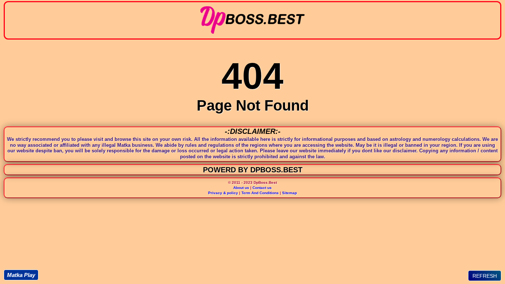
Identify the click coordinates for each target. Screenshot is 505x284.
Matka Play (21, 275)
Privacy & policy (223, 193)
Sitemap (289, 193)
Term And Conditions (260, 193)
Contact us (262, 188)
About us (241, 188)
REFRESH (484, 276)
